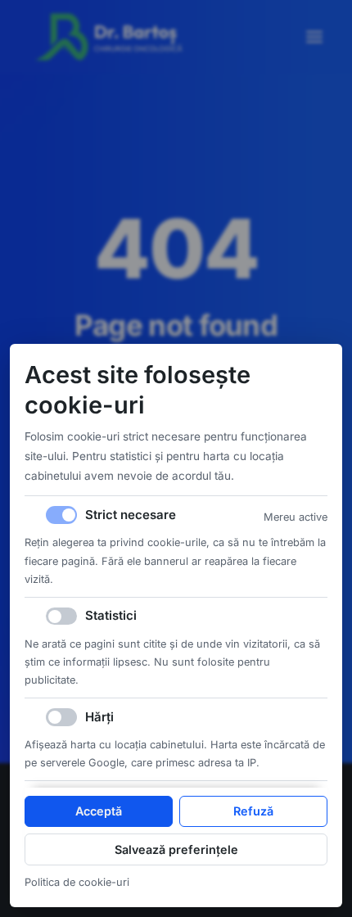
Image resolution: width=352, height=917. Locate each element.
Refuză (253, 811)
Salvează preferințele (176, 849)
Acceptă (98, 811)
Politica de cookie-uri (77, 882)
